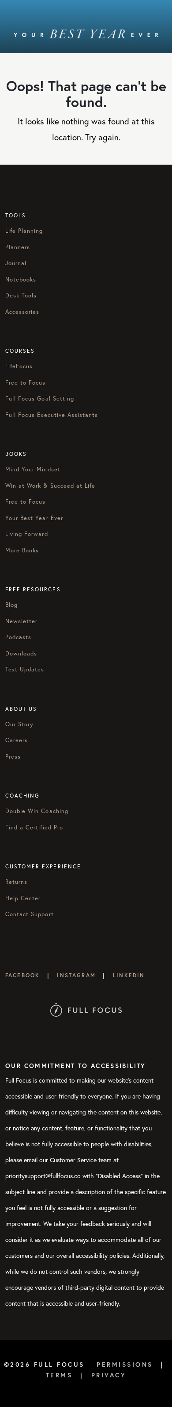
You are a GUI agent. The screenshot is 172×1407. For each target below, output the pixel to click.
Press (13, 756)
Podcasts (18, 637)
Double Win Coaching (36, 811)
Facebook (22, 975)
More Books (22, 550)
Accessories (22, 312)
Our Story (19, 724)
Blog (11, 605)
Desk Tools (21, 295)
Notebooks (20, 279)
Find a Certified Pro (34, 827)
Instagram (76, 975)
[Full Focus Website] (86, 1009)
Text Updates (24, 669)
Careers (16, 740)
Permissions (125, 1364)
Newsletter (21, 621)
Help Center (23, 898)
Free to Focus (25, 382)
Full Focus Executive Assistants (51, 415)
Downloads (21, 653)
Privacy (109, 1375)
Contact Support (29, 914)
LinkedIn (129, 975)
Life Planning (24, 231)
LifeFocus (19, 366)
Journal (15, 263)
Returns (16, 882)
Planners (17, 247)
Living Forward (26, 534)
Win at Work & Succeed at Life (50, 486)
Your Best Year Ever (34, 518)
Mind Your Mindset (32, 469)
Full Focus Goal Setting (39, 398)
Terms (59, 1375)
